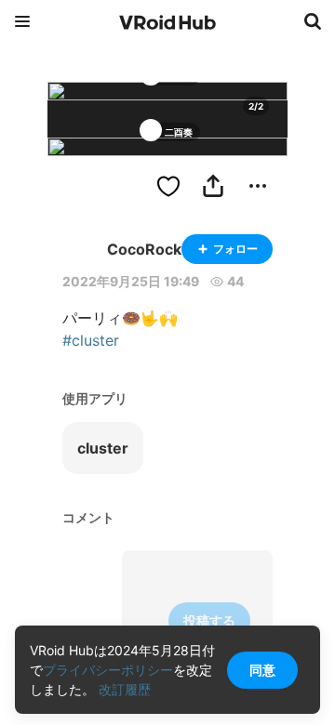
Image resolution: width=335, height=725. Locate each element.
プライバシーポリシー (108, 670)
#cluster (90, 340)
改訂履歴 (125, 689)
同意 (262, 670)
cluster (102, 448)
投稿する (209, 620)
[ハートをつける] (168, 186)
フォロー (235, 249)
